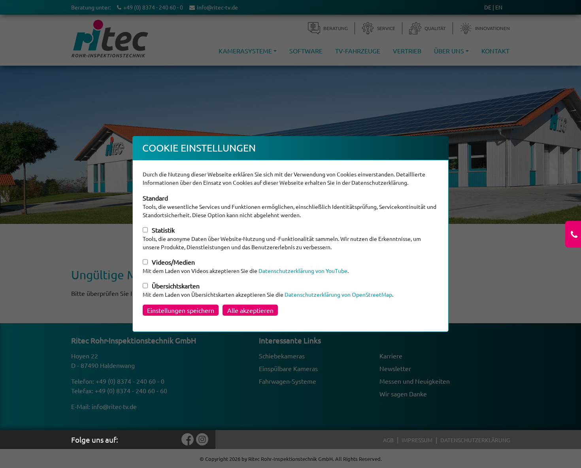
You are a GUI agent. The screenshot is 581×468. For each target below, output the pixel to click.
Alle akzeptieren (250, 310)
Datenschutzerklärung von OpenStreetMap (338, 294)
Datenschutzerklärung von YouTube (302, 270)
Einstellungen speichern (180, 310)
